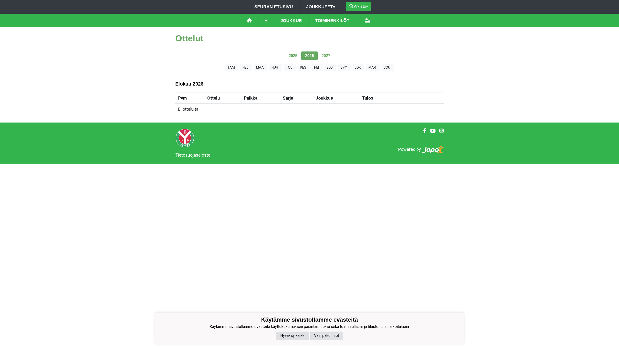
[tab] (293, 55)
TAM (231, 67)
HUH (275, 67)
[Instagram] (439, 131)
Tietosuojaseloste (192, 155)
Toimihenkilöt (332, 20)
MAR (372, 67)
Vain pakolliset (326, 335)
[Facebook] (422, 131)
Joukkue (291, 20)
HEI (316, 67)
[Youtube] (430, 131)
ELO (330, 67)
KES (303, 67)
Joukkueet (320, 6)
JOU (387, 67)
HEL (245, 67)
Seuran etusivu (273, 6)
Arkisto (361, 6)
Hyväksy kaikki (292, 335)
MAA (260, 67)
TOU (289, 67)
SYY (343, 67)
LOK (358, 67)
